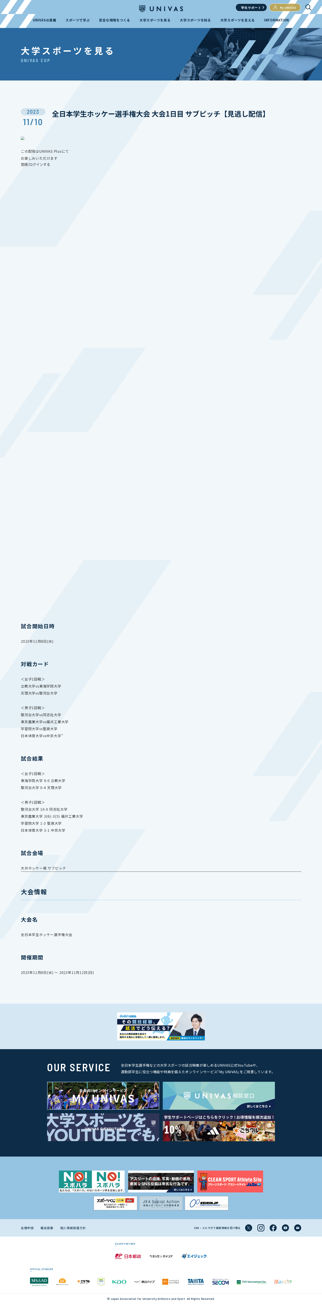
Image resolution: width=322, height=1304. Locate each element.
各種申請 (27, 1228)
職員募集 (47, 1228)
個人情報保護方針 (73, 1228)
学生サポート (251, 7)
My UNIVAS (288, 7)
